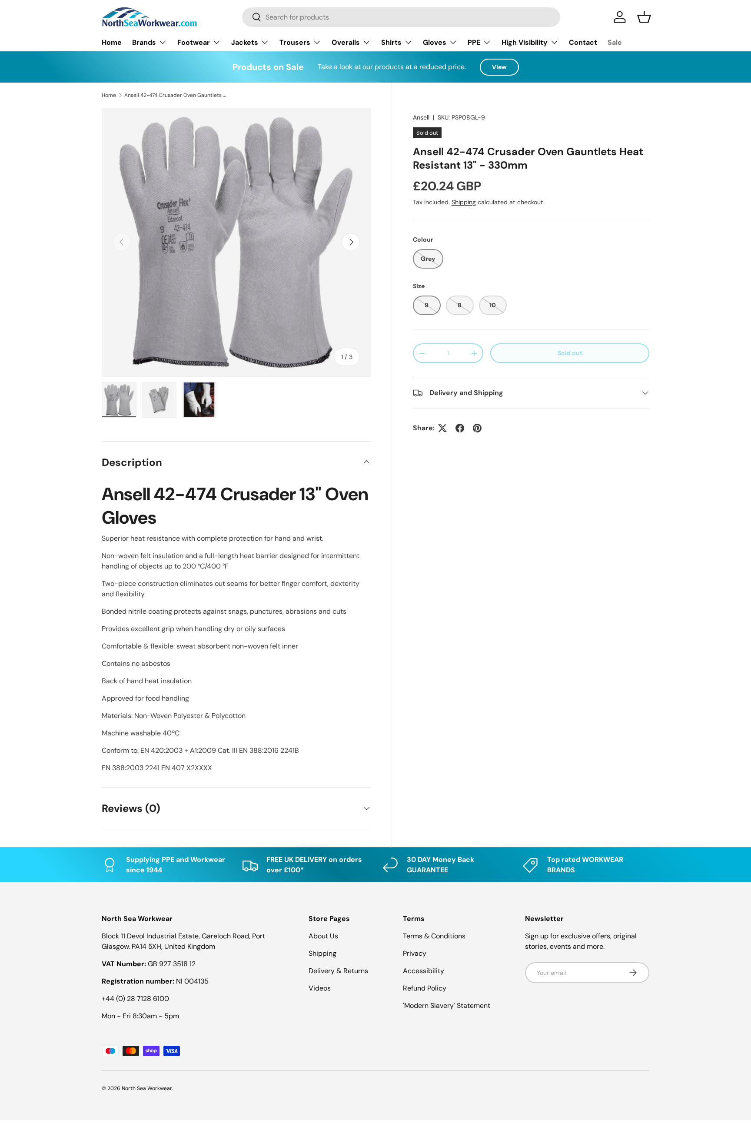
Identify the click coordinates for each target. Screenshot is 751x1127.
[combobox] (401, 17)
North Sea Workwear (147, 1088)
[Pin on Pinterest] (477, 428)
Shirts (391, 42)
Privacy (414, 953)
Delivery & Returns (338, 970)
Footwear (193, 42)
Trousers (294, 42)
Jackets (244, 42)
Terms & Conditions (434, 936)
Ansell (421, 117)
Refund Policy (424, 988)
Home (112, 42)
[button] (644, 17)
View (499, 67)
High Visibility (525, 42)
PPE (474, 42)
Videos (320, 988)
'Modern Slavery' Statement (446, 1005)
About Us (323, 936)
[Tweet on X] (442, 428)
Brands (144, 42)
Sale (615, 42)
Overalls (346, 42)
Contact (583, 42)
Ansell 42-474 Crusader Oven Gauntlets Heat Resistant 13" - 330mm (176, 95)
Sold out (570, 353)
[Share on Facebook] (460, 428)
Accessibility (423, 970)
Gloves (434, 42)
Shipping (464, 202)
